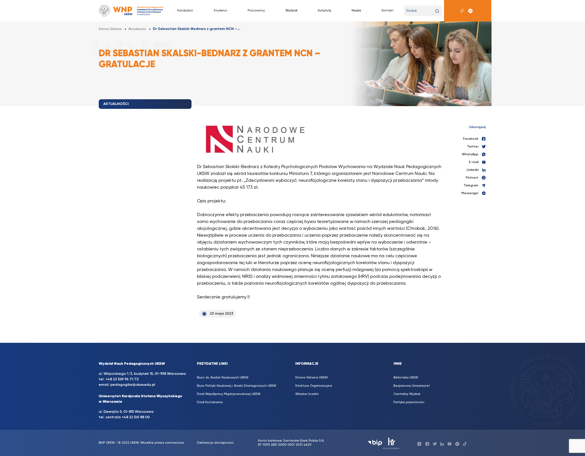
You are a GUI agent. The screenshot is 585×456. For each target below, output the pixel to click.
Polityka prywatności (409, 402)
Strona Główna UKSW (311, 377)
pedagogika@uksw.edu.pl (132, 385)
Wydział (291, 10)
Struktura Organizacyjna (313, 385)
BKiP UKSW (107, 442)
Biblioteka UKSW (406, 377)
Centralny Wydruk (407, 394)
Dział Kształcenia (210, 402)
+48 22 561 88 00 (136, 417)
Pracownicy (256, 10)
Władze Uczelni (307, 394)
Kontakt (388, 10)
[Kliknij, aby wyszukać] (437, 11)
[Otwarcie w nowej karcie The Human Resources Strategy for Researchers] (391, 443)
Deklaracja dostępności (215, 442)
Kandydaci (185, 10)
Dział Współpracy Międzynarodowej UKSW (229, 394)
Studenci (220, 10)
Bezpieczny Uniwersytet (412, 385)
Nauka (356, 10)
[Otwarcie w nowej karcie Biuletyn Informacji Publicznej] (375, 443)
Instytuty (324, 10)
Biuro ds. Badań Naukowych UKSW (222, 377)
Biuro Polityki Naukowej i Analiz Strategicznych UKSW (236, 385)
